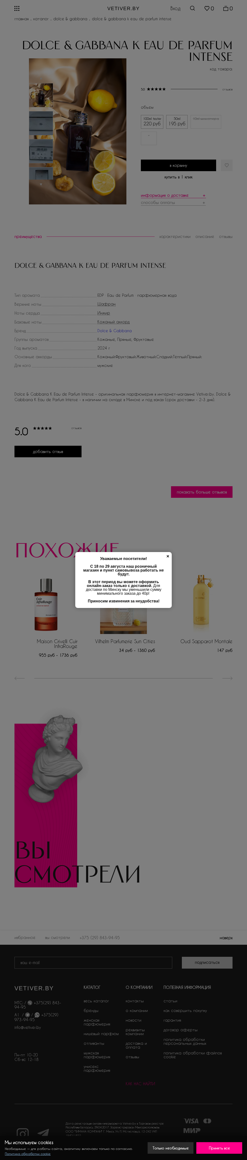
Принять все (219, 1148)
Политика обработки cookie (28, 1154)
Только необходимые (171, 1148)
